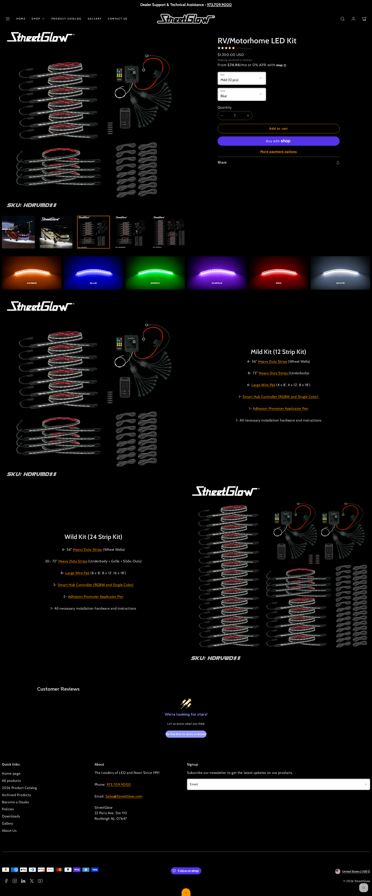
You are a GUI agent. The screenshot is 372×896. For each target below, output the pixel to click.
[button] (7, 18)
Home (20, 18)
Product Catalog (66, 18)
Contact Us (118, 18)
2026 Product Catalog (19, 788)
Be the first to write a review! (186, 734)
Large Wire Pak (263, 385)
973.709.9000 (219, 4)
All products (11, 781)
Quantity (225, 107)
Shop (36, 18)
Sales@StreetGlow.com (123, 796)
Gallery (95, 18)
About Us (9, 830)
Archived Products (16, 795)
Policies (8, 809)
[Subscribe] (366, 784)
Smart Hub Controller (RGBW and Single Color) (281, 397)
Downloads (11, 816)
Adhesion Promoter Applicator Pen (280, 408)
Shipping (222, 60)
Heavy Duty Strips (272, 361)
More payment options (278, 151)
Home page (11, 773)
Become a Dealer (15, 802)
